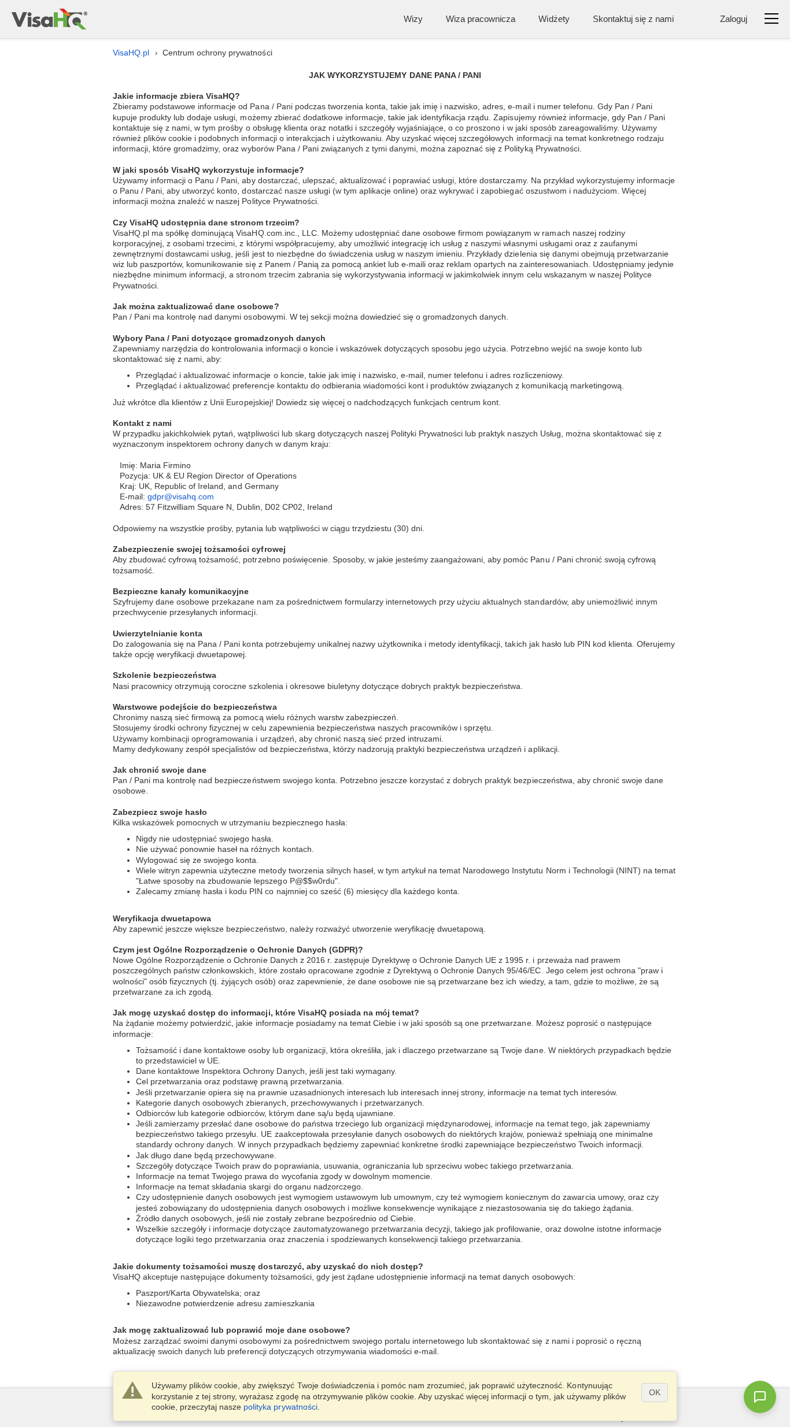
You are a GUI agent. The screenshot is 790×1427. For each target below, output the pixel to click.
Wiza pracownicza (480, 19)
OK (654, 1392)
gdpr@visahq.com (180, 496)
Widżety (553, 19)
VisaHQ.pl (131, 52)
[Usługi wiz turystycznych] (49, 19)
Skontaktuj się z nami (633, 19)
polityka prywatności (280, 1406)
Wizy (413, 19)
